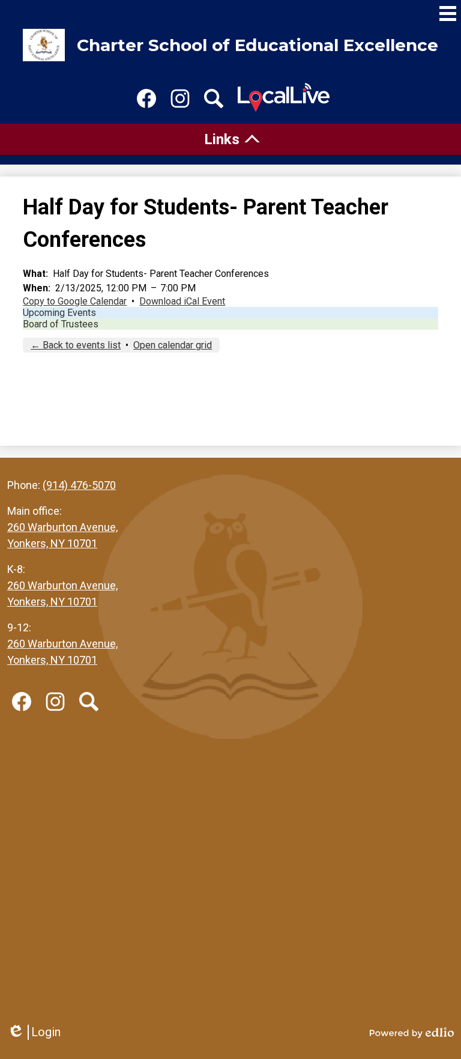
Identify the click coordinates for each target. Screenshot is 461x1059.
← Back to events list (76, 345)
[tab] (230, 139)
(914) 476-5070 (79, 485)
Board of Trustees (60, 324)
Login (34, 1032)
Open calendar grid (172, 345)
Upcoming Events (59, 312)
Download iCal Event (182, 301)
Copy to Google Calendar (75, 301)
